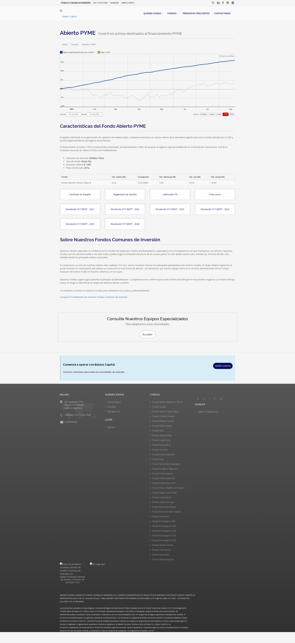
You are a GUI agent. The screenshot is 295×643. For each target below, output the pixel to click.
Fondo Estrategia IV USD (164, 530)
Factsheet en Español (80, 194)
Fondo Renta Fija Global (164, 506)
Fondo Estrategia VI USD (164, 540)
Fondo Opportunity (161, 435)
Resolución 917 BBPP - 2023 (170, 209)
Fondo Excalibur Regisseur (165, 468)
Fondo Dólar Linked (162, 425)
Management (113, 411)
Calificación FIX (170, 194)
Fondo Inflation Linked (163, 421)
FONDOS (172, 13)
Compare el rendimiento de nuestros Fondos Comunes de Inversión (94, 297)
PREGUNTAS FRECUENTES (196, 13)
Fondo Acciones (160, 449)
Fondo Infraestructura (163, 559)
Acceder (147, 334)
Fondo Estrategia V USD (164, 535)
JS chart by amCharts (226, 56)
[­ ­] (213, 2)
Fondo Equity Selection (163, 454)
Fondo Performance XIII (163, 483)
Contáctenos (71, 421)
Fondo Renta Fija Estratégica (166, 464)
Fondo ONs (157, 430)
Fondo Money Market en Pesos (167, 402)
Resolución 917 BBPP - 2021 (80, 209)
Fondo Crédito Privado (163, 416)
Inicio (64, 44)
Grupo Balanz (114, 402)
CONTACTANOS (222, 13)
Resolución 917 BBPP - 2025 (80, 223)
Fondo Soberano (160, 516)
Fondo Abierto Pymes (162, 545)
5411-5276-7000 (100, 3)
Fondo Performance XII (163, 478)
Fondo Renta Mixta (161, 444)
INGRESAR (114, 3)
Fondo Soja (157, 459)
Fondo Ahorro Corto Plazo (165, 411)
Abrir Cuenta (127, 3)
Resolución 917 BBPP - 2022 (125, 209)
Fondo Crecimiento (161, 549)
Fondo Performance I (162, 473)
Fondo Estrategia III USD (164, 526)
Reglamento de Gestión (125, 194)
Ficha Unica (215, 194)
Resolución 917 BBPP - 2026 (125, 223)
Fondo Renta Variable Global (166, 511)
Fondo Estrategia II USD (163, 521)
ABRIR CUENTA (223, 365)
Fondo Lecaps (159, 406)
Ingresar (111, 427)
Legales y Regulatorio (207, 411)
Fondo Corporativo (161, 497)
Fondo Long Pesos (161, 440)
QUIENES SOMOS (152, 13)
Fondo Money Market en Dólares (168, 487)
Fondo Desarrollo (160, 554)
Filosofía (111, 406)
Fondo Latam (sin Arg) (162, 502)
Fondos (75, 44)
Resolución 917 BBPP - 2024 (215, 209)
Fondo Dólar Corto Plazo (164, 492)
